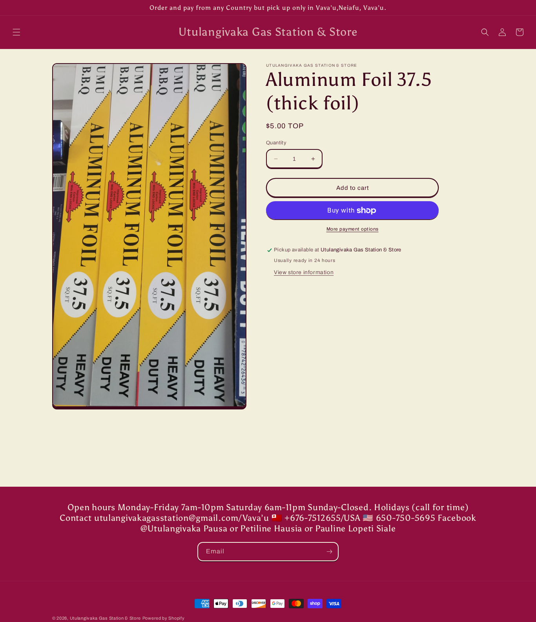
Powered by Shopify (163, 618)
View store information (304, 273)
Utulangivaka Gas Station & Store (105, 618)
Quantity (276, 142)
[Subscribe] (329, 551)
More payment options (352, 229)
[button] (16, 32)
